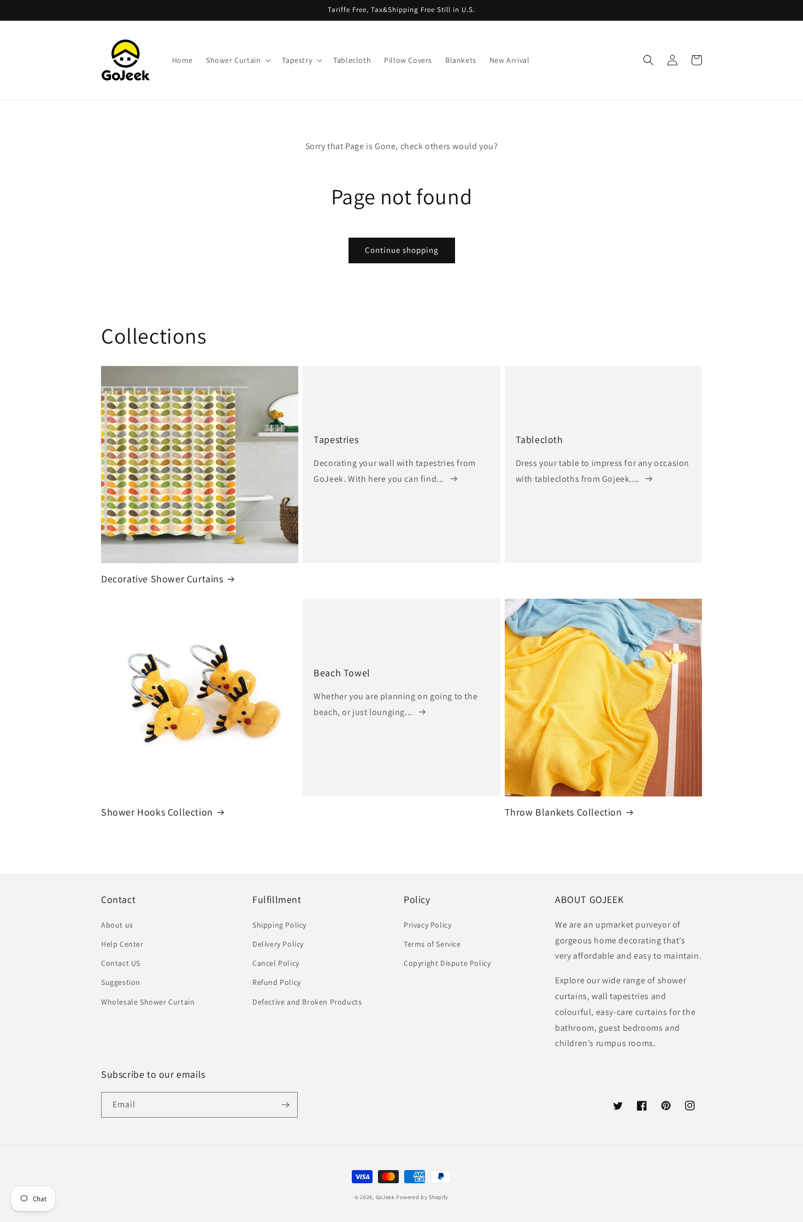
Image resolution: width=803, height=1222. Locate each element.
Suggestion (120, 982)
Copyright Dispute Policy (447, 963)
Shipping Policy (279, 925)
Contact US (120, 963)
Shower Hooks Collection (157, 812)
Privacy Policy (427, 925)
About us (117, 925)
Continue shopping (402, 250)
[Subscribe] (285, 1105)
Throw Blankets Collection (563, 812)
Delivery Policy (278, 944)
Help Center (122, 944)
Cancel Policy (275, 963)
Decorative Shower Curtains (162, 578)
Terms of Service (432, 944)
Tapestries (336, 439)
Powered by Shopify (422, 1197)
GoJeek (385, 1197)
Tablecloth (539, 439)
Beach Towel (342, 672)
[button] (237, 60)
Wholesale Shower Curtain (147, 1002)
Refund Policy (276, 982)
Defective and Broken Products (307, 1002)
